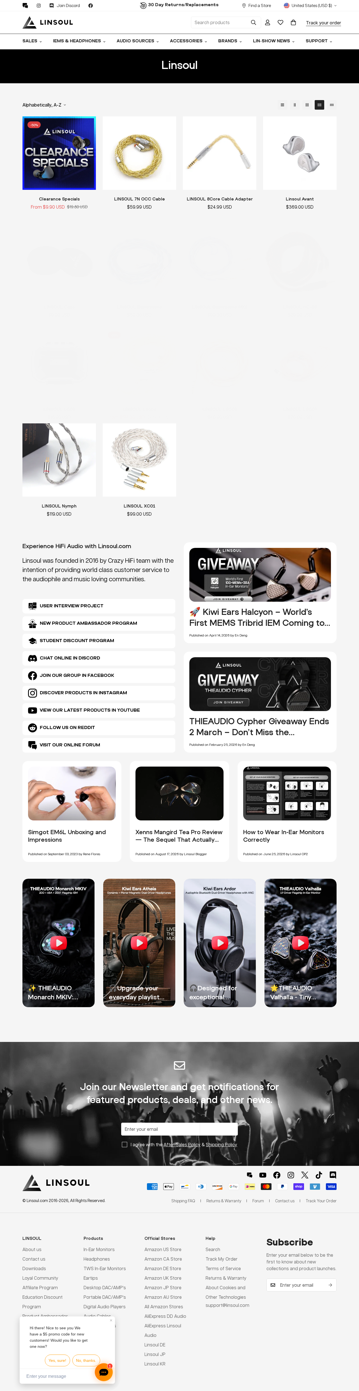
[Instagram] (38, 5)
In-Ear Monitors (99, 1249)
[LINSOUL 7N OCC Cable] (139, 153)
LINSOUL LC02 (59, 409)
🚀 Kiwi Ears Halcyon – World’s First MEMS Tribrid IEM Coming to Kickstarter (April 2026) (257, 622)
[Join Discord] (333, 1175)
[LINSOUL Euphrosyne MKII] (219, 261)
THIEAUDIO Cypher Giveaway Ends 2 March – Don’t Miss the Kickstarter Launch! (259, 732)
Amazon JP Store (162, 1287)
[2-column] (295, 105)
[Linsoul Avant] (300, 153)
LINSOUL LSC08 (219, 409)
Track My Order (222, 1259)
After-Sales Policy (182, 1144)
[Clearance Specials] (59, 153)
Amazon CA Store (163, 1259)
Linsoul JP (154, 1354)
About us (32, 1249)
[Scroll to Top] (348, 1360)
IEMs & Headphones (77, 41)
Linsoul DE (154, 1345)
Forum (258, 1200)
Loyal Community (40, 1278)
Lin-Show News (271, 41)
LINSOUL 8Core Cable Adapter (220, 198)
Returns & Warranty (226, 1278)
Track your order (323, 23)
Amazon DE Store (162, 1268)
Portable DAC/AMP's (105, 1297)
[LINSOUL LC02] (59, 363)
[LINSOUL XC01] (139, 460)
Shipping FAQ (183, 1200)
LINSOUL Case (59, 306)
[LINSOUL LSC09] (300, 363)
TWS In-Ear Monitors (105, 1268)
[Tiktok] (319, 1175)
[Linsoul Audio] (47, 22)
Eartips (91, 1278)
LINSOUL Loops (139, 409)
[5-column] (332, 105)
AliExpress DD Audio (165, 1316)
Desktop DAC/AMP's (105, 1287)
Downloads (34, 1268)
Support (317, 41)
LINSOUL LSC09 (300, 409)
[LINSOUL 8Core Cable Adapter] (219, 153)
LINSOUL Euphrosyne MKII (219, 306)
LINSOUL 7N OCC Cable (139, 198)
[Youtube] (262, 1175)
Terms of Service (223, 1268)
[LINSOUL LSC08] (219, 363)
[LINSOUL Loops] (139, 363)
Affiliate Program (40, 1287)
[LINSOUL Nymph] (59, 460)
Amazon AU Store (163, 1297)
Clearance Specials (59, 198)
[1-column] (282, 105)
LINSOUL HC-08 (300, 306)
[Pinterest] (25, 5)
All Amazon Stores (163, 1306)
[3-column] (307, 105)
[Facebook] (90, 5)
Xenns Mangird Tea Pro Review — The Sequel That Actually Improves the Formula (178, 839)
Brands (227, 41)
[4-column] (319, 105)
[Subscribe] (330, 1285)
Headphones (97, 1259)
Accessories (186, 41)
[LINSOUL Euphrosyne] (139, 261)
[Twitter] (305, 1175)
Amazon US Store (162, 1249)
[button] (293, 22)
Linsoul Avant (300, 198)
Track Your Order (321, 1200)
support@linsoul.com (227, 1305)
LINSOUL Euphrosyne (139, 306)
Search (213, 1249)
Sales (29, 41)
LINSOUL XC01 (139, 505)
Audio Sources (135, 41)
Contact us (33, 1259)
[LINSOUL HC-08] (300, 261)
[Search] (253, 22)
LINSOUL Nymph (59, 505)
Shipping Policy (221, 1144)
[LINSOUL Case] (59, 261)
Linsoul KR (154, 1364)
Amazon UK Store (162, 1278)
